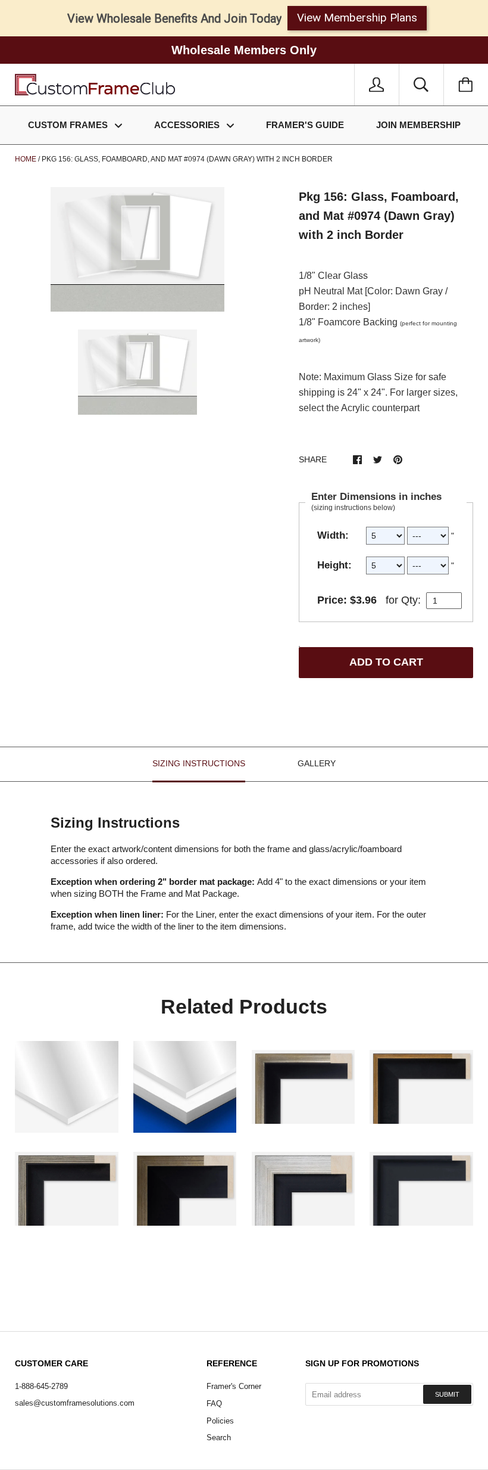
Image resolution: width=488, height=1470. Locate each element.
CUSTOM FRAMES (69, 125)
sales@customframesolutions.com (74, 1402)
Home (25, 159)
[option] (137, 249)
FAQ (214, 1403)
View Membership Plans (357, 17)
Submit (447, 1394)
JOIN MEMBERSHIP (418, 125)
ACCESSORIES (188, 125)
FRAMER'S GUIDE (305, 125)
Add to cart (386, 662)
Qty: (411, 600)
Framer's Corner (234, 1386)
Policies (220, 1420)
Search (219, 1437)
